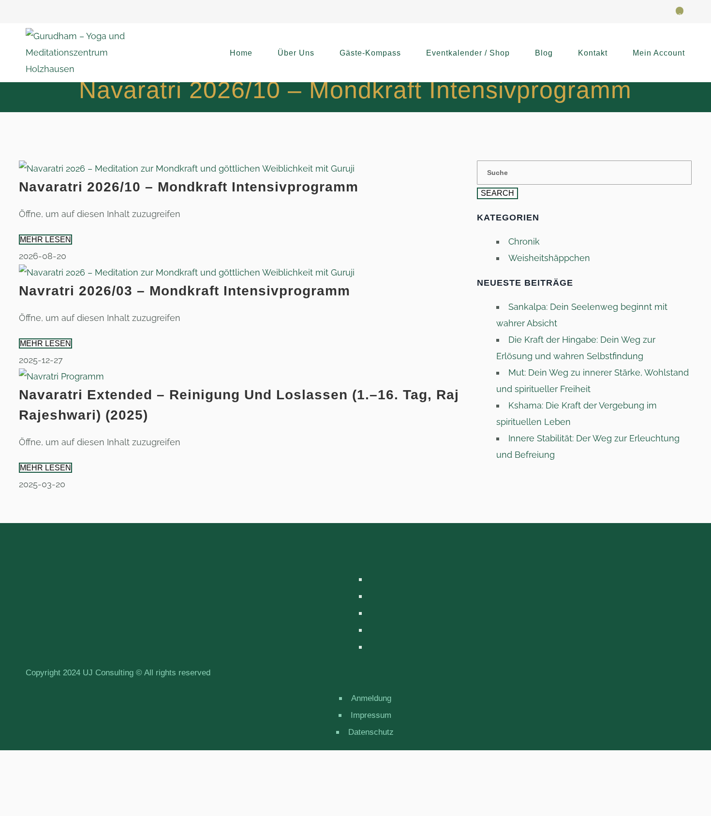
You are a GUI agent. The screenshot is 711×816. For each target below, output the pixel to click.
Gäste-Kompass (370, 53)
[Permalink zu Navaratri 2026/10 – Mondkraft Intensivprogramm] (187, 168)
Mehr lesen (45, 239)
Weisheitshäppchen (549, 258)
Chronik (524, 241)
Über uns (296, 53)
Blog (544, 53)
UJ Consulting (108, 672)
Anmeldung (371, 698)
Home (241, 53)
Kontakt (592, 53)
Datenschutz (371, 732)
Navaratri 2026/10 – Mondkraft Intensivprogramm (188, 186)
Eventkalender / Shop (468, 53)
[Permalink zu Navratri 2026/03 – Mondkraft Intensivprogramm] (187, 272)
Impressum (371, 715)
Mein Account (659, 53)
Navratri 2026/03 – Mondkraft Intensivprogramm (184, 290)
